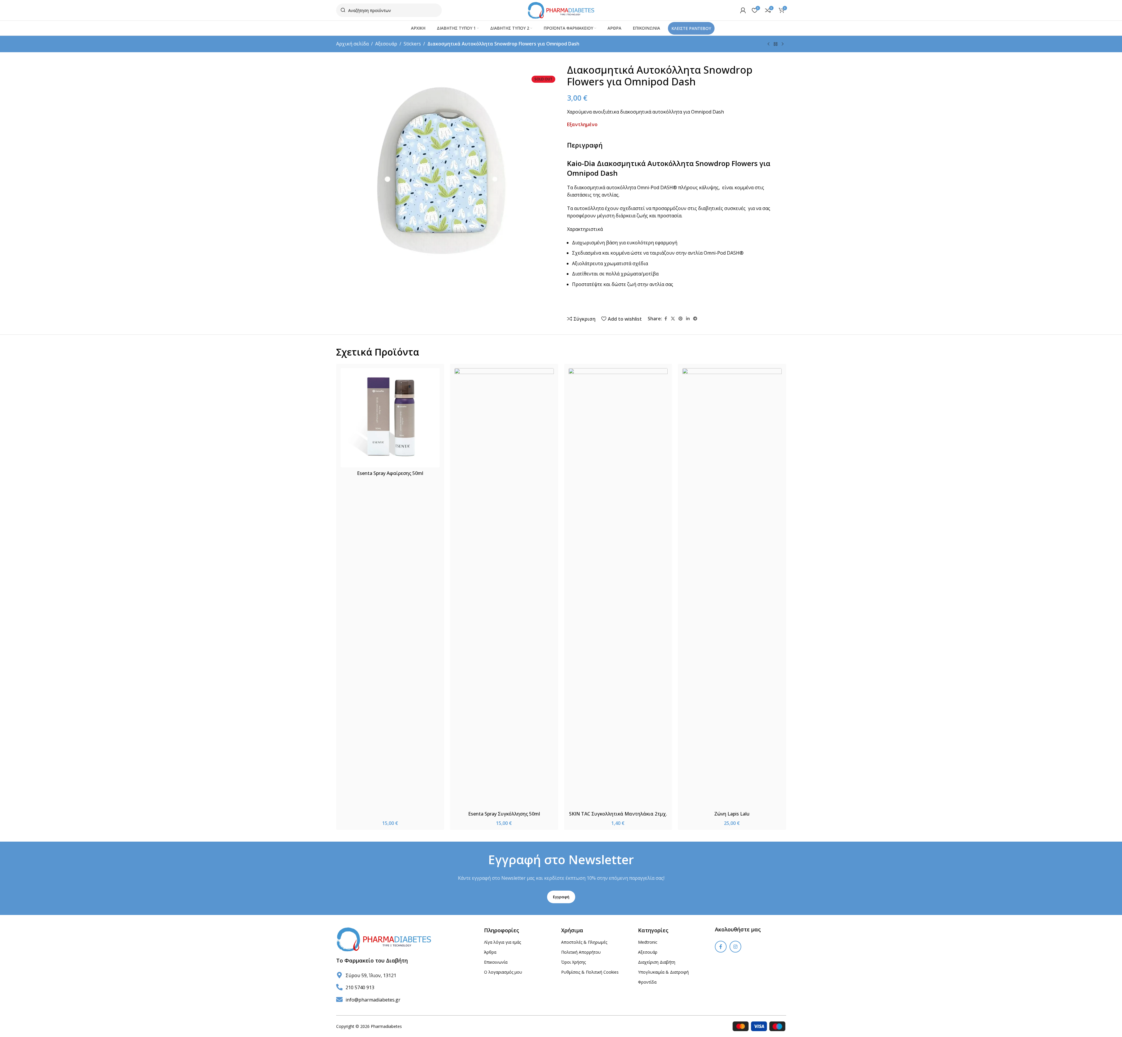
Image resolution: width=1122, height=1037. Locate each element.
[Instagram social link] (735, 947)
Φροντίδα (647, 982)
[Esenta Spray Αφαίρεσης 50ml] (390, 418)
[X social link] (673, 319)
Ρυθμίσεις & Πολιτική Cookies (590, 972)
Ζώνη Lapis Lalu (731, 814)
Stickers (412, 43)
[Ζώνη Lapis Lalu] (732, 588)
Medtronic (647, 942)
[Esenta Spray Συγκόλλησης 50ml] (504, 588)
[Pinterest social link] (680, 319)
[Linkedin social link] (687, 319)
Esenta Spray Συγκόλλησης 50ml (504, 814)
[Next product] (782, 44)
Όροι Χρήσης (573, 962)
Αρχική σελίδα (352, 43)
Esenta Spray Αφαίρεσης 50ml (390, 473)
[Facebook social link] (665, 319)
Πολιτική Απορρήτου (581, 952)
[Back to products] (775, 44)
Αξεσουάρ (386, 43)
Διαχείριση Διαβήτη (656, 962)
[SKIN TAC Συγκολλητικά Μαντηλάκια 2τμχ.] (618, 588)
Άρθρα (490, 952)
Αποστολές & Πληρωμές (584, 942)
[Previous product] (768, 44)
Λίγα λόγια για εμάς (502, 942)
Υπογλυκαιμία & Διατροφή (663, 972)
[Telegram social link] (695, 319)
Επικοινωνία (495, 962)
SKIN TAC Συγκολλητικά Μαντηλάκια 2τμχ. (618, 814)
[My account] (743, 10)
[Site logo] (561, 9)
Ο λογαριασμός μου (503, 972)
